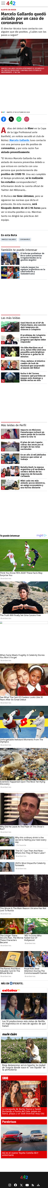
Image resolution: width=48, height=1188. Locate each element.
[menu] (3, 3)
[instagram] (9, 1185)
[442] (24, 1177)
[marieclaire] (24, 1035)
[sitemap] (38, 1185)
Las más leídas (10, 318)
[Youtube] (27, 1185)
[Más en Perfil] (16, 983)
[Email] (26, 119)
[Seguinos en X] (21, 1185)
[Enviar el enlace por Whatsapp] (19, 119)
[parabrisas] (24, 1122)
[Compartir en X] (11, 119)
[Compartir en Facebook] (3, 119)
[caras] (24, 1079)
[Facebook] (15, 1185)
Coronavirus (25, 239)
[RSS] (33, 1185)
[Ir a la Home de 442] (10, 4)
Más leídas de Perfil (13, 425)
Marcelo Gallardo (9, 239)
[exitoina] (24, 991)
